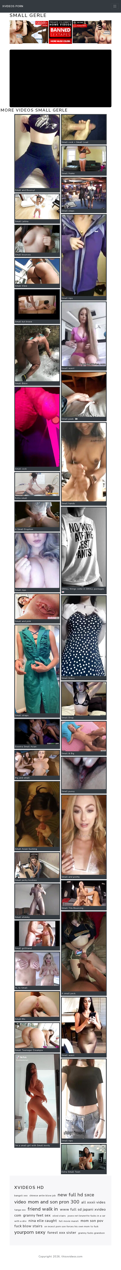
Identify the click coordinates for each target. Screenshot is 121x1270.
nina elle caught (42, 1220)
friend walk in (43, 1209)
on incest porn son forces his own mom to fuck (71, 1226)
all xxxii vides (93, 1202)
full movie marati (69, 1221)
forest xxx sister (61, 1232)
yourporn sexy (29, 1232)
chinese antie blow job (43, 1195)
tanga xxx (20, 1209)
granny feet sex (37, 1215)
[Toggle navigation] (115, 6)
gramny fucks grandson (91, 1233)
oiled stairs (59, 1215)
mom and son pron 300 (53, 1202)
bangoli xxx (21, 1195)
